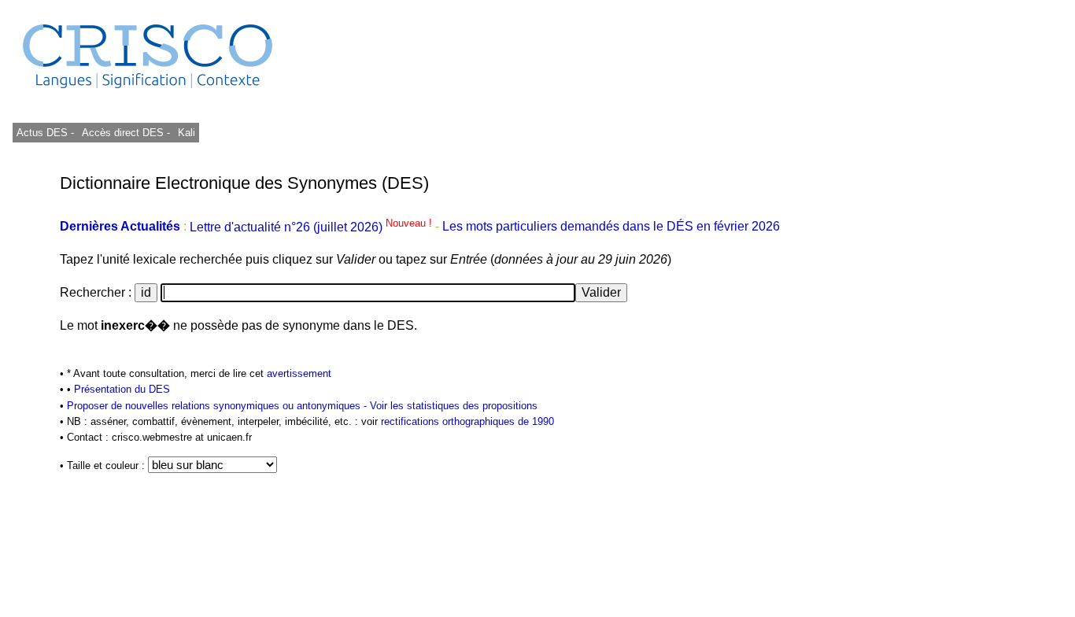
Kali (186, 133)
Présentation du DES (122, 389)
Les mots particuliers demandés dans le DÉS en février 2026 (611, 227)
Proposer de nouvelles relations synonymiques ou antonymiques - (218, 406)
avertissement (299, 373)
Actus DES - (45, 133)
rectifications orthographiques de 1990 (467, 421)
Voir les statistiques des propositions (454, 406)
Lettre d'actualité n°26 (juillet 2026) (312, 227)
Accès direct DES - (126, 133)
